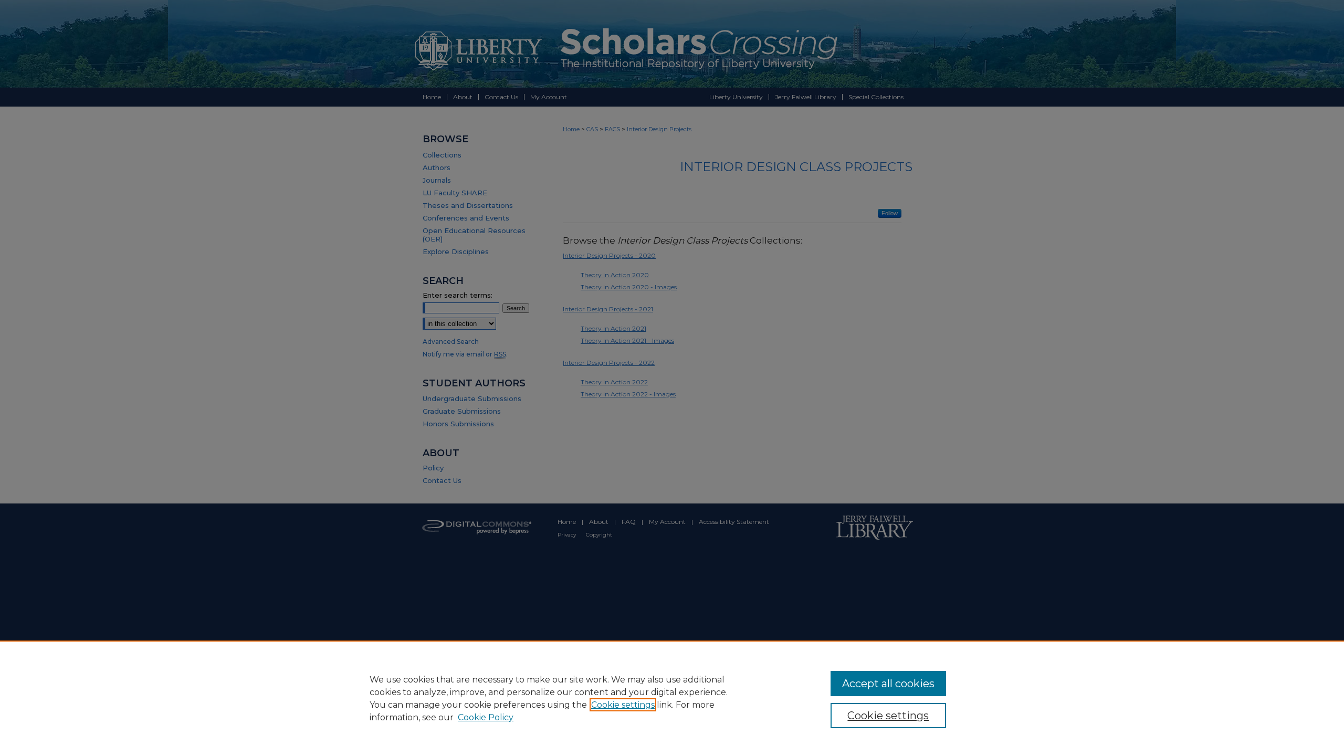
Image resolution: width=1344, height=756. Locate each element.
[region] (672, 698)
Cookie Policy (485, 717)
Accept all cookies (888, 683)
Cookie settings (623, 705)
